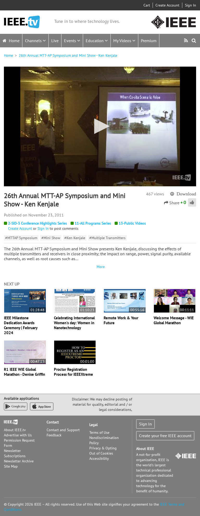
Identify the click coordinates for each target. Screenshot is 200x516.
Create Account (167, 5)
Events (70, 40)
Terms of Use (99, 432)
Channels (34, 40)
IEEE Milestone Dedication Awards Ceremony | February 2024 (20, 325)
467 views (155, 194)
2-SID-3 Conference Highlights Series (37, 223)
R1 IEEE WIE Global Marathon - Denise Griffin (24, 372)
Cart (146, 5)
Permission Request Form (19, 443)
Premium (149, 40)
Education (95, 40)
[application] (100, 126)
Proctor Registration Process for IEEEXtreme (73, 372)
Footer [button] (9, 422)
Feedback (54, 435)
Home (14, 40)
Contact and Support (63, 430)
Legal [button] (93, 424)
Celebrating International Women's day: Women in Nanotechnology (74, 322)
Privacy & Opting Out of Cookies (103, 451)
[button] (100, 126)
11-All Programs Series (93, 223)
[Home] (22, 22)
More (100, 266)
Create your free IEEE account (165, 435)
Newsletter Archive (19, 461)
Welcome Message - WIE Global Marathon (174, 320)
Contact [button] (53, 422)
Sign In (190, 5)
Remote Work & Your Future (121, 320)
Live (55, 40)
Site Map (11, 466)
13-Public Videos (132, 223)
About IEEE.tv (15, 430)
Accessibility (99, 458)
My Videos (122, 40)
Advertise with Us (18, 435)
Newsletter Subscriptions (15, 453)
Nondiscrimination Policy (104, 440)
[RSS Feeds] (186, 40)
